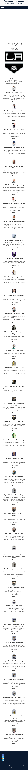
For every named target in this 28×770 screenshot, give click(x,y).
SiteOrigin (20, 767)
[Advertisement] (14, 27)
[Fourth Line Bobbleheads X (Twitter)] (3, 757)
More (13, 101)
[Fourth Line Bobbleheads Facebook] (3, 755)
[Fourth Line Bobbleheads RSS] (3, 758)
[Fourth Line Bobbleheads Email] (3, 760)
